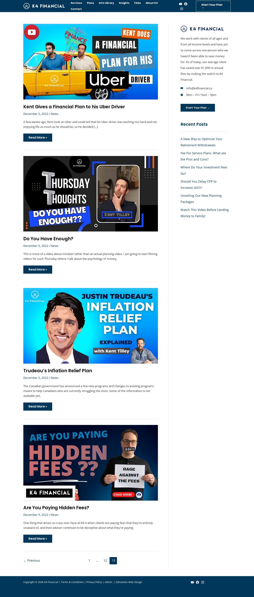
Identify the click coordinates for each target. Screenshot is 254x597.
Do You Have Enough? (48, 239)
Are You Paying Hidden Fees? (56, 508)
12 (105, 560)
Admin (109, 582)
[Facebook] (185, 4)
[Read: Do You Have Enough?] (90, 193)
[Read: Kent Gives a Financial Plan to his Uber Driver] (90, 61)
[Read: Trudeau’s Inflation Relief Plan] (90, 325)
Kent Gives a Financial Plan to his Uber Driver (74, 107)
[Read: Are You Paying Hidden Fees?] (90, 462)
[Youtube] (180, 4)
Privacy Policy (94, 582)
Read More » (37, 137)
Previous (31, 560)
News (54, 114)
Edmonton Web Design (129, 582)
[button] (213, 6)
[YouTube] (192, 582)
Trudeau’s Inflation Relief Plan (57, 371)
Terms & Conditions (72, 582)
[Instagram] (181, 8)
